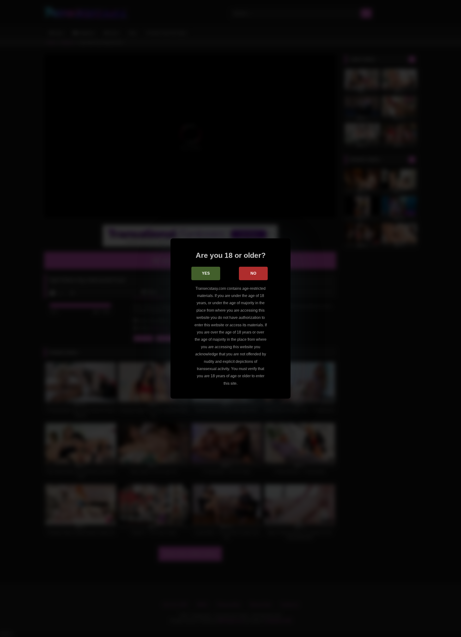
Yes (206, 273)
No (253, 273)
